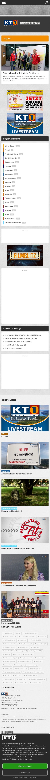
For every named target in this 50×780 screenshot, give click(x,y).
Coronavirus (10, 640)
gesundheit (41, 643)
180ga (8, 633)
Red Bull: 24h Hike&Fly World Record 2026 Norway (23, 335)
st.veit (18, 675)
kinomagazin (23, 651)
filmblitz (23, 640)
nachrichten (32, 665)
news (8, 668)
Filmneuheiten (10, 643)
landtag (40, 658)
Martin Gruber (25, 661)
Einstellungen (25, 773)
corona (43, 636)
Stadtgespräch (12, 218)
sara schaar (36, 668)
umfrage (22, 679)
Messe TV (10, 194)
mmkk (8, 665)
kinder (36, 647)
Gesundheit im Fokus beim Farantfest (18, 342)
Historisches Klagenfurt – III (11, 511)
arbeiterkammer (31, 633)
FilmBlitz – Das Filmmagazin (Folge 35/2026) (21, 338)
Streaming (9, 679)
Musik (19, 665)
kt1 (7, 654)
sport (40, 672)
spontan (29, 672)
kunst (17, 654)
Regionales (11, 206)
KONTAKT (12, 708)
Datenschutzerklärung (20, 777)
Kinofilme (9, 651)
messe (39, 661)
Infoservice (11, 174)
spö (7, 675)
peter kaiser (21, 668)
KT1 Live (9, 182)
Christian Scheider (28, 636)
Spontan (10, 210)
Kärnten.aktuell (12, 178)
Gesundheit (10, 170)
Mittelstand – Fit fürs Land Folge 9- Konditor (17, 548)
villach (8, 682)
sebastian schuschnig (12, 672)
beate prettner (10, 636)
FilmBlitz (10, 166)
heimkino (24, 647)
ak (18, 633)
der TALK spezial (12, 158)
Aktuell (8, 150)
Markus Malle (10, 661)
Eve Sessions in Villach (13, 348)
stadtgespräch (31, 675)
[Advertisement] (25, 236)
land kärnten (27, 658)
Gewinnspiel (10, 647)
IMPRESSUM (4, 708)
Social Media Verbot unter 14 (15, 345)
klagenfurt (37, 651)
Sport (9, 214)
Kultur (9, 190)
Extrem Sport (11, 162)
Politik (9, 202)
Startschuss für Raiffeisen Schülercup (21, 73)
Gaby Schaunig (26, 643)
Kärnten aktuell (11, 658)
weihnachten (22, 682)
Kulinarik (10, 186)
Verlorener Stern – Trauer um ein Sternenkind (18, 585)
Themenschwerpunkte (15, 222)
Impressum (34, 777)
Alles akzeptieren (25, 766)
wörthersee (36, 682)
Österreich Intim (12, 198)
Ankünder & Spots (13, 154)
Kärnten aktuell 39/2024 (10, 623)
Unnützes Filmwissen (38, 679)
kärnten (29, 654)
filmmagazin (36, 640)
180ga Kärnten (12, 146)
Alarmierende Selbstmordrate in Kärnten (16, 473)
